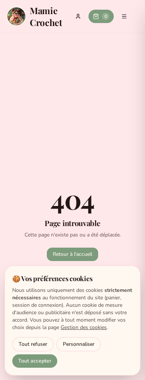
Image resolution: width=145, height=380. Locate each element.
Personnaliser (78, 344)
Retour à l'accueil (72, 254)
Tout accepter (34, 360)
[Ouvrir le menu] (124, 16)
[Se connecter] (78, 16)
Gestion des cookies (84, 327)
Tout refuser (33, 344)
